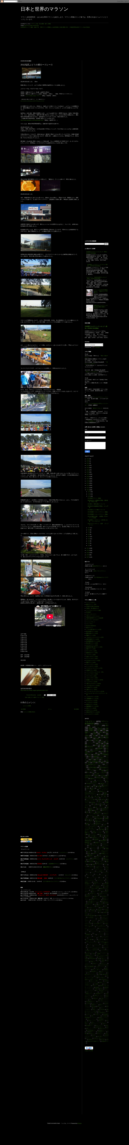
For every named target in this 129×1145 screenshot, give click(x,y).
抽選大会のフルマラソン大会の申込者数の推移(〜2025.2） (101, 307)
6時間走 (105, 912)
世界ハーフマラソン (99, 807)
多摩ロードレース (103, 982)
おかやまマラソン (96, 843)
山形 (102, 836)
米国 (88, 737)
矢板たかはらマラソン (96, 1023)
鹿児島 (105, 794)
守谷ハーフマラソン (103, 855)
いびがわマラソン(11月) (92, 696)
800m (86, 914)
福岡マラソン (105, 1023)
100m (105, 864)
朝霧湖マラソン (94, 1004)
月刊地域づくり (92, 421)
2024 (88, 463)
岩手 (90, 756)
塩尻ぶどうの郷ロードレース (35, 697)
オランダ (103, 805)
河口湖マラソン (98, 1014)
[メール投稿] (45, 695)
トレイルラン (104, 740)
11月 (89, 494)
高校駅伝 (106, 735)
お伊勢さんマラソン (99, 867)
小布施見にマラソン (89, 993)
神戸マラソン (105, 810)
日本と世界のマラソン (44, 9)
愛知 (107, 737)
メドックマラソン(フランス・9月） (95, 672)
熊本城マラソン (103, 791)
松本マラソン (96, 1007)
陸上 (102, 804)
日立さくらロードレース (97, 1003)
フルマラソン (90, 721)
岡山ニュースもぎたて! (92, 371)
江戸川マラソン (89, 1014)
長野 (43, 697)
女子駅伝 (96, 740)
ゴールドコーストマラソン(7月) (94, 668)
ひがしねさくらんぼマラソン (99, 925)
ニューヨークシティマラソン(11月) (95, 691)
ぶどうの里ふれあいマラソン (34, 95)
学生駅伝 (96, 988)
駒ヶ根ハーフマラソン (93, 907)
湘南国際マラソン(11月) (92, 706)
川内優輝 (106, 818)
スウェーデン (101, 939)
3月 (89, 541)
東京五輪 (93, 1006)
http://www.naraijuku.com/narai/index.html (32, 120)
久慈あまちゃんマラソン (90, 960)
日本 (89, 837)
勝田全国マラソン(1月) (92, 633)
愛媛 (87, 820)
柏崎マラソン (97, 896)
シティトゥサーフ (104, 874)
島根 (96, 745)
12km (87, 910)
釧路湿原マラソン (89, 842)
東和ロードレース (101, 1006)
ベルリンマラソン (93, 766)
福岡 (105, 743)
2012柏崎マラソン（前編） (95, 498)
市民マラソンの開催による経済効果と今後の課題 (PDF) (54, 27)
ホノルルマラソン (94, 769)
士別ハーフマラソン (89, 818)
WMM (95, 734)
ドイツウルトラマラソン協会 (93, 610)
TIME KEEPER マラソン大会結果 (94, 618)
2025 (88, 461)
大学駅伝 (91, 730)
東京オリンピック (103, 894)
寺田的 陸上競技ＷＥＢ (92, 608)
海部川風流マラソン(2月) (92, 639)
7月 (89, 532)
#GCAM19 (106, 909)
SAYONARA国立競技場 (90, 915)
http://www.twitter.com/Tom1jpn (31, 25)
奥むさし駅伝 (98, 785)
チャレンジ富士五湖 (101, 772)
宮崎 (102, 737)
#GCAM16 (87, 909)
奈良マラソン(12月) (91, 708)
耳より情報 (100, 902)
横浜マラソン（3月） (91, 604)
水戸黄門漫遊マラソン (103, 1012)
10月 (89, 496)
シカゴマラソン (63, 852)
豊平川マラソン (100, 1033)
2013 (88, 487)
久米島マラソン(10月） (92, 687)
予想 (107, 781)
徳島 (91, 810)
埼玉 (98, 730)
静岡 (102, 742)
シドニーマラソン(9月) (92, 674)
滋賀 (102, 745)
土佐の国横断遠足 (93, 761)
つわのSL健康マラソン (98, 923)
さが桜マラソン (103, 826)
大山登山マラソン (88, 984)
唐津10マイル (96, 853)
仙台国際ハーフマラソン (100, 773)
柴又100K (91, 861)
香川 (107, 770)
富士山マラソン (99, 856)
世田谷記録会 (92, 958)
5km (99, 753)
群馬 (107, 761)
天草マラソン (95, 985)
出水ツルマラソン (97, 885)
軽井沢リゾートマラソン (97, 1035)
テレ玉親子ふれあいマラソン (102, 941)
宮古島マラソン (90, 856)
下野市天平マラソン (102, 957)
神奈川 (101, 732)
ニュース (103, 734)
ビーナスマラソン (98, 945)
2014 (88, 485)
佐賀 (98, 799)
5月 (89, 536)
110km (88, 788)
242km (89, 754)
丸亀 (98, 958)
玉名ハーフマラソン (99, 861)
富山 (90, 786)
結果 (107, 1027)
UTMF (98, 915)
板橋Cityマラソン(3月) (92, 652)
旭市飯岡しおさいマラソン (92, 894)
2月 (89, 543)
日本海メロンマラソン (104, 893)
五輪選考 (103, 960)
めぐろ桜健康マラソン (101, 871)
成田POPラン (96, 998)
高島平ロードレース (97, 864)
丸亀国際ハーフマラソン (98, 781)
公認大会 (103, 799)
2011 (88, 548)
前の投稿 (76, 709)
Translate (97, 347)
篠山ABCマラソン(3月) (92, 643)
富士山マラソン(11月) (91, 700)
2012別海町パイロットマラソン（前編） (98, 514)
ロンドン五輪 (99, 770)
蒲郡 (87, 1031)
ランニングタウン (90, 602)
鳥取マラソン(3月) (91, 649)
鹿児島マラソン (103, 907)
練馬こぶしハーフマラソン (92, 1028)
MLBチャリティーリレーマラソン (98, 914)
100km (87, 735)
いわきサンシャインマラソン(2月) (95, 637)
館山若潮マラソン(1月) (92, 631)
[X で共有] (51, 695)
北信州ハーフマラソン (97, 831)
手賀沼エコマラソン (104, 999)
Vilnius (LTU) (68, 875)
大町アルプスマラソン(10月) (93, 683)
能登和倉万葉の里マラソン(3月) (94, 647)
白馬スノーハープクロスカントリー (99, 1022)
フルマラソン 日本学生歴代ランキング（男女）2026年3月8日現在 (96, 278)
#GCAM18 (100, 909)
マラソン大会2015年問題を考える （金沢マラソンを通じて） (101, 291)
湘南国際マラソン (98, 839)
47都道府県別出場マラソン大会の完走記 (79, 27)
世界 (104, 730)
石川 (94, 804)
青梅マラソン (105, 786)
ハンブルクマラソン (100, 879)
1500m (86, 824)
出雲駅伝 (96, 775)
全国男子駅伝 (88, 775)
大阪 (90, 740)
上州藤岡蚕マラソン (92, 957)
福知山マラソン (98, 820)
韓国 (100, 794)
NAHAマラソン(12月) (91, 710)
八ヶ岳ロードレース (100, 966)
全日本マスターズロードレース (91, 965)
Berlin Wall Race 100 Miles (98, 796)
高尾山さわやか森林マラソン (94, 1041)
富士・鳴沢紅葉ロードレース (102, 990)
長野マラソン (88, 745)
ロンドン (90, 816)
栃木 (93, 772)
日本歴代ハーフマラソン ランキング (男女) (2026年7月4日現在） (97, 265)
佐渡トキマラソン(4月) (92, 656)
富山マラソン (102, 890)
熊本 (99, 743)
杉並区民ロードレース (97, 837)
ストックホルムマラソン (99, 875)
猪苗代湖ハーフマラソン (95, 899)
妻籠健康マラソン (99, 987)
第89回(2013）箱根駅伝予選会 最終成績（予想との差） (98, 501)
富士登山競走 (99, 818)
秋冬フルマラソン (100, 1025)
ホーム (50, 709)
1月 (89, 545)
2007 (88, 557)
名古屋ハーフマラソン (98, 832)
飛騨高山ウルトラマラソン (96, 778)
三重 (88, 762)
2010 (88, 550)
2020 (88, 472)
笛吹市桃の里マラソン (100, 1027)
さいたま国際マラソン (91, 789)
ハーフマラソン (96, 725)
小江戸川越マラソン (94, 836)
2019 (88, 474)
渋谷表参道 (104, 1015)
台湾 (99, 974)
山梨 (107, 742)
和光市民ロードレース (100, 976)
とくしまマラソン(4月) (92, 666)
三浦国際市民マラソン (89, 955)
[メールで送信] (48, 695)
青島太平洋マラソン (48, 867)
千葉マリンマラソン (92, 972)
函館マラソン (93, 809)
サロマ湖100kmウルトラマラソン (62, 878)
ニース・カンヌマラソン (93, 944)
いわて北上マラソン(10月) (93, 685)
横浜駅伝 (99, 777)
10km (26, 697)
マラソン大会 (102, 949)
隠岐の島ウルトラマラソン (101, 821)
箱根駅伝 (91, 729)
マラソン (102, 828)
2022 (88, 467)
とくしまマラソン (95, 805)
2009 (88, 552)
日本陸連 (88, 1003)
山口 (107, 748)
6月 (89, 534)
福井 (92, 820)
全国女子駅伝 (101, 829)
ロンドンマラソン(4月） (92, 658)
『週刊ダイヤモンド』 (97, 408)
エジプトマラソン (104, 931)
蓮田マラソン (92, 1031)
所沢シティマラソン (93, 999)
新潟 (92, 759)
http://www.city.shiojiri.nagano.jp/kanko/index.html (34, 690)
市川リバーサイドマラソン (98, 996)
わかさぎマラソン (92, 929)
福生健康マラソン (90, 1025)
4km (100, 912)
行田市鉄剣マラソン (101, 1031)
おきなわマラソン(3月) (92, 645)
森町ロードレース (102, 1011)
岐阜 (102, 751)
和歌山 (89, 853)
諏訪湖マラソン (91, 1033)
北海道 (100, 729)
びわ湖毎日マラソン (98, 750)
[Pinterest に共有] (55, 695)
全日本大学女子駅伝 (104, 965)
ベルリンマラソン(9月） (92, 678)
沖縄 (99, 762)
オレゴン (97, 874)
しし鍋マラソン (93, 921)
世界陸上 (95, 737)
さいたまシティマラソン (98, 869)
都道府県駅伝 (103, 840)
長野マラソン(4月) (91, 662)
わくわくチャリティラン (94, 845)
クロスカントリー (93, 815)
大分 (90, 758)
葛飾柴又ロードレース (104, 1030)
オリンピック (89, 933)
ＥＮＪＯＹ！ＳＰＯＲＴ (92, 620)
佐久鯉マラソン (95, 963)
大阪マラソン (101, 801)
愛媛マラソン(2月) (91, 635)
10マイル (92, 812)
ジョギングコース (93, 847)
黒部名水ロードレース (101, 823)
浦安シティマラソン (96, 1015)
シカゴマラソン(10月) (91, 681)
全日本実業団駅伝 (90, 966)
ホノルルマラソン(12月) (92, 714)
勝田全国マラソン (95, 971)
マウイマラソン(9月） (91, 676)
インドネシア (90, 874)
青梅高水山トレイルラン (93, 1039)
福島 (98, 804)
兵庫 (94, 762)
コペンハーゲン (96, 936)
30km (88, 750)
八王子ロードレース (99, 968)
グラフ (93, 934)
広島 (102, 761)
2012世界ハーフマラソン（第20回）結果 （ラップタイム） (97, 520)
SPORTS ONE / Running (92, 606)
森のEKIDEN (102, 1009)
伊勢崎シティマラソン (95, 961)
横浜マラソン (97, 810)
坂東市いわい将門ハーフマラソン (92, 979)
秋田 (106, 839)
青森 (89, 864)
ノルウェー (90, 945)
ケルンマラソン (100, 934)
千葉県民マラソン (102, 972)
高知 (107, 745)
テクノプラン (89, 623)
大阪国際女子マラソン (54, 863)
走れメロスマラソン (102, 904)
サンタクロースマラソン (103, 937)
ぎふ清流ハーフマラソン (102, 788)
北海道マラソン (94, 751)
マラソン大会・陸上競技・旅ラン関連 (41, 23)
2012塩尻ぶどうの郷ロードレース (96, 509)
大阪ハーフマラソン (92, 834)
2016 (88, 481)
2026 (88, 459)
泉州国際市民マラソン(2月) (93, 641)
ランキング (90, 738)
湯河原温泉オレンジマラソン (91, 1017)
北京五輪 (103, 775)
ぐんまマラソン (94, 920)
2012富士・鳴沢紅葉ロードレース (96, 504)
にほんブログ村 (89, 1050)
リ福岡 (93, 953)
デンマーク (94, 848)
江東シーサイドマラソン (99, 571)
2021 (88, 470)
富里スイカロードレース (91, 992)
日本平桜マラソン (93, 893)
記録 (95, 904)
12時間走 (92, 910)
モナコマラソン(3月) (91, 651)
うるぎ (98, 918)
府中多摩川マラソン (96, 858)
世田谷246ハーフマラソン (99, 882)
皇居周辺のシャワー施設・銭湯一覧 (30, 27)
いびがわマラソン (99, 866)
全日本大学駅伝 (93, 767)
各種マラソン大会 (90, 732)
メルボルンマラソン (90, 952)
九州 (98, 960)
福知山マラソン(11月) (91, 704)
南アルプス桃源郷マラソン (97, 887)
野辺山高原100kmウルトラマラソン (93, 793)
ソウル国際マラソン (103, 847)
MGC (93, 788)
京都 (99, 735)
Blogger (80, 1123)
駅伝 (90, 727)
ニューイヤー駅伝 (90, 799)
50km (97, 759)
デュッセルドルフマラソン (92, 942)
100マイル (105, 753)
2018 (88, 476)
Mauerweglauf (88, 797)
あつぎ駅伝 (87, 843)
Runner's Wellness (91, 625)
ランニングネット (90, 622)
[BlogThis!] (50, 695)
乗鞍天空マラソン (98, 816)
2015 (88, 483)
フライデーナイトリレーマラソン (95, 947)
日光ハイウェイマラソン (103, 1001)
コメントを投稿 (27, 706)
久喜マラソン (104, 958)
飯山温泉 (103, 1039)
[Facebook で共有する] (53, 695)
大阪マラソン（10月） (92, 689)
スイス (95, 939)
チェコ (88, 848)
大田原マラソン (93, 890)
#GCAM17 (93, 909)
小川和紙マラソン (103, 992)
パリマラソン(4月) (91, 654)
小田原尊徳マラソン (99, 993)
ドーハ (101, 877)
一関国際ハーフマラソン (101, 953)
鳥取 (87, 812)
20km (104, 762)
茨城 (95, 758)
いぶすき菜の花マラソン (95, 824)
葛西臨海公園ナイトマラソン (91, 840)
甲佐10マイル (102, 1020)
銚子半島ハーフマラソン (103, 1036)
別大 (106, 816)
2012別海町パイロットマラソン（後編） (98, 512)
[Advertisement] (64, 44)
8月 (89, 530)
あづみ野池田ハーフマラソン (94, 917)
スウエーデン (89, 875)
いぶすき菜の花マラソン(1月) (93, 629)
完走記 (101, 988)
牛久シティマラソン (92, 1019)
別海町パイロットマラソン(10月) (94, 680)
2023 (88, 465)
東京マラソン (89, 627)
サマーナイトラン (92, 937)
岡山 (88, 772)
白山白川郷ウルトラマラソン (93, 901)
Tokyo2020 (91, 866)
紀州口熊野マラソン (92, 902)
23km (86, 866)
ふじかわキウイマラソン (101, 926)
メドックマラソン (104, 950)
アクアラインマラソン (96, 872)
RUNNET (88, 612)
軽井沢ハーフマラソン (89, 906)
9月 (89, 527)
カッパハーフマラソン (99, 933)
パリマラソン (94, 791)
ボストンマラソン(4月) (92, 664)
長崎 (99, 786)
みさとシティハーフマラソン (91, 928)
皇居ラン (87, 1023)
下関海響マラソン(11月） (92, 698)
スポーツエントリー (91, 614)
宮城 (96, 742)
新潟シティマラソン (96, 891)
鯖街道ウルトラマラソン (101, 842)
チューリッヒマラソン (93, 877)
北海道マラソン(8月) (91, 670)
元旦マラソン (91, 851)
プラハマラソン (100, 880)
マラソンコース (88, 773)
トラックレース (91, 743)
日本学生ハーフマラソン (96, 802)
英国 (94, 786)
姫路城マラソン (93, 855)
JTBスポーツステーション (93, 616)
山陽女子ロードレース (99, 995)
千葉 (101, 746)
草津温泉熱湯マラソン (92, 1030)
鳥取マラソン (90, 823)
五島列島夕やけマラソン (92, 783)
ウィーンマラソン (95, 931)
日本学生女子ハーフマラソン (94, 859)
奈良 (99, 809)
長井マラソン (89, 1038)
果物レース (94, 1009)
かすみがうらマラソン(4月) (93, 660)
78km (86, 796)
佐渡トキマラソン (98, 883)
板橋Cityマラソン (88, 896)
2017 (88, 478)
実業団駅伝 (101, 748)
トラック (101, 848)
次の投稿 (23, 709)
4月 (89, 538)
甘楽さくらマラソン (92, 1020)
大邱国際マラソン (98, 984)
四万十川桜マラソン (102, 977)
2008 (88, 555)
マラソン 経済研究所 (92, 949)
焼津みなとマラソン (97, 898)
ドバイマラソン (104, 797)
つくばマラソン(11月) (91, 702)
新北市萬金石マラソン (91, 1001)
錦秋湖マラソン (99, 906)
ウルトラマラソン (102, 727)
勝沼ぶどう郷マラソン (97, 969)
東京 (107, 725)
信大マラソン (104, 963)
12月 (89, 491)
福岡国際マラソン (98, 756)
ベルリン (89, 742)
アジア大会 (96, 797)
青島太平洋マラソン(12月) (93, 712)
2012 (88, 490)
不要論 (86, 958)
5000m (95, 754)
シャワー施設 (89, 939)
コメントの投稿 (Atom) (29, 712)
